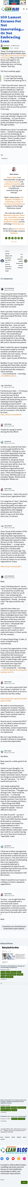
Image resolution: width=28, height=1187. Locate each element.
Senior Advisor (19, 228)
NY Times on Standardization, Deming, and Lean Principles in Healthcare (12, 966)
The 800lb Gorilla (8, 376)
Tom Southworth (9, 288)
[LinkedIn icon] (9, 238)
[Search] (23, 9)
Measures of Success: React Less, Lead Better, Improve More (14, 217)
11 (12, 48)
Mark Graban (12, 177)
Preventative (22, 1119)
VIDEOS (13, 1137)
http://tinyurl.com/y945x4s (11, 414)
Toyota (3, 977)
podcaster (8, 186)
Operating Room (22, 1107)
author (16, 181)
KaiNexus (13, 233)
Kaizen (19, 972)
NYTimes (3, 974)
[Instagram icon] (19, 238)
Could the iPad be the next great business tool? (14, 671)
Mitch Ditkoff (8, 385)
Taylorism (14, 1110)
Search (2, 1180)
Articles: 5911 (14, 241)
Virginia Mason (9, 977)
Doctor (7, 972)
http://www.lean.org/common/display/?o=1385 (14, 699)
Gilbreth (8, 1107)
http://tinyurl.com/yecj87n (11, 566)
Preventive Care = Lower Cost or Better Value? (14, 1116)
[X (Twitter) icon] (15, 238)
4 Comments (3, 979)
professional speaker (12, 184)
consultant (9, 181)
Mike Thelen (7, 751)
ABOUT (24, 1137)
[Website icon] (12, 238)
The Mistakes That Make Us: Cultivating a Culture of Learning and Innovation (14, 200)
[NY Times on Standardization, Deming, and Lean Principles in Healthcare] (14, 955)
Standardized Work (11, 974)
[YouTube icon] (22, 238)
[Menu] (26, 9)
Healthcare (5, 48)
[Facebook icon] (6, 238)
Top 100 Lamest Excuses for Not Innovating (13, 56)
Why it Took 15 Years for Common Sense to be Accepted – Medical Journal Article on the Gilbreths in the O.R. (13, 1101)
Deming (3, 972)
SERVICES (19, 1137)
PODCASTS (7, 1137)
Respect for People (5, 1110)
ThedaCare (20, 974)
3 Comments (3, 1112)
